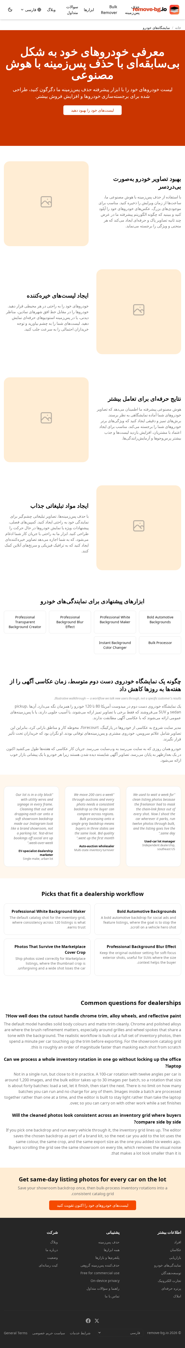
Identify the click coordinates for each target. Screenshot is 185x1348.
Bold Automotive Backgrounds (160, 619)
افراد (177, 1242)
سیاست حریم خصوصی (48, 1333)
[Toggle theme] (10, 9)
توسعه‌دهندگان (171, 1273)
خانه (178, 27)
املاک (177, 1296)
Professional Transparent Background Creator (25, 622)
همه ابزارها (111, 1249)
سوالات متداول (72, 9)
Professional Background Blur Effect (70, 622)
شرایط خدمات (80, 1333)
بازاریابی (175, 1257)
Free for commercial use (99, 1273)
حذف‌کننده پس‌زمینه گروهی (99, 1265)
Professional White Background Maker (115, 619)
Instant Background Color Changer (115, 645)
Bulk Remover (109, 9)
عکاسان (175, 1249)
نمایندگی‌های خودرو (167, 1265)
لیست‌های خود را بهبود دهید (92, 110)
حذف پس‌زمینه (132, 9)
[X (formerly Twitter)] (96, 1320)
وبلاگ (51, 9)
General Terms (15, 1333)
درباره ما (52, 1249)
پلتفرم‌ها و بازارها (107, 1257)
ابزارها (89, 9)
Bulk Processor (160, 642)
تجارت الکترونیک (169, 1280)
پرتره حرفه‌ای (171, 1288)
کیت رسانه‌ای (48, 1265)
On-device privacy (105, 1280)
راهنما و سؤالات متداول (102, 1288)
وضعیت (52, 1257)
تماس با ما (112, 1296)
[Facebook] (88, 1320)
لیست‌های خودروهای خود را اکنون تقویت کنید (92, 1205)
